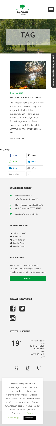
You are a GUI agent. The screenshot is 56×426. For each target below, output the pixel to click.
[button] (16, 155)
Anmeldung (27, 278)
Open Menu (51, 9)
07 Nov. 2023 (17, 93)
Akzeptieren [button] (30, 418)
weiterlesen (15, 138)
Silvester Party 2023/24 (25, 97)
